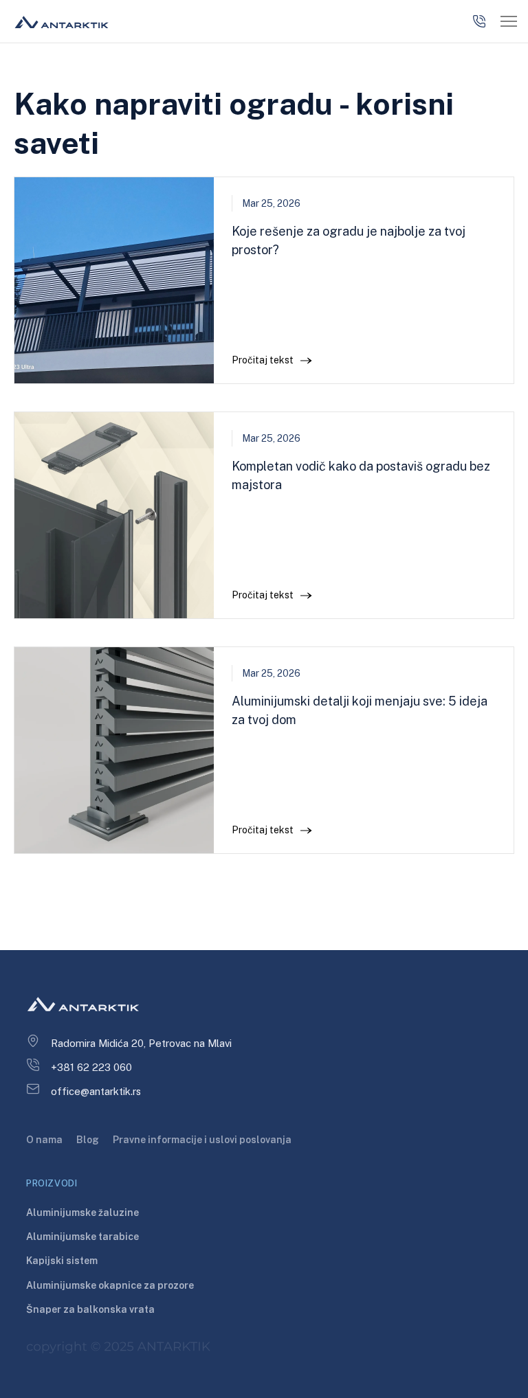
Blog (87, 1139)
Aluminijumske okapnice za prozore (110, 1285)
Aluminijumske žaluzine (82, 1212)
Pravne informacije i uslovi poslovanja (202, 1139)
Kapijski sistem (62, 1260)
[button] (508, 21)
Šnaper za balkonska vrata (90, 1309)
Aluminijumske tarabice (82, 1236)
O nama (44, 1139)
